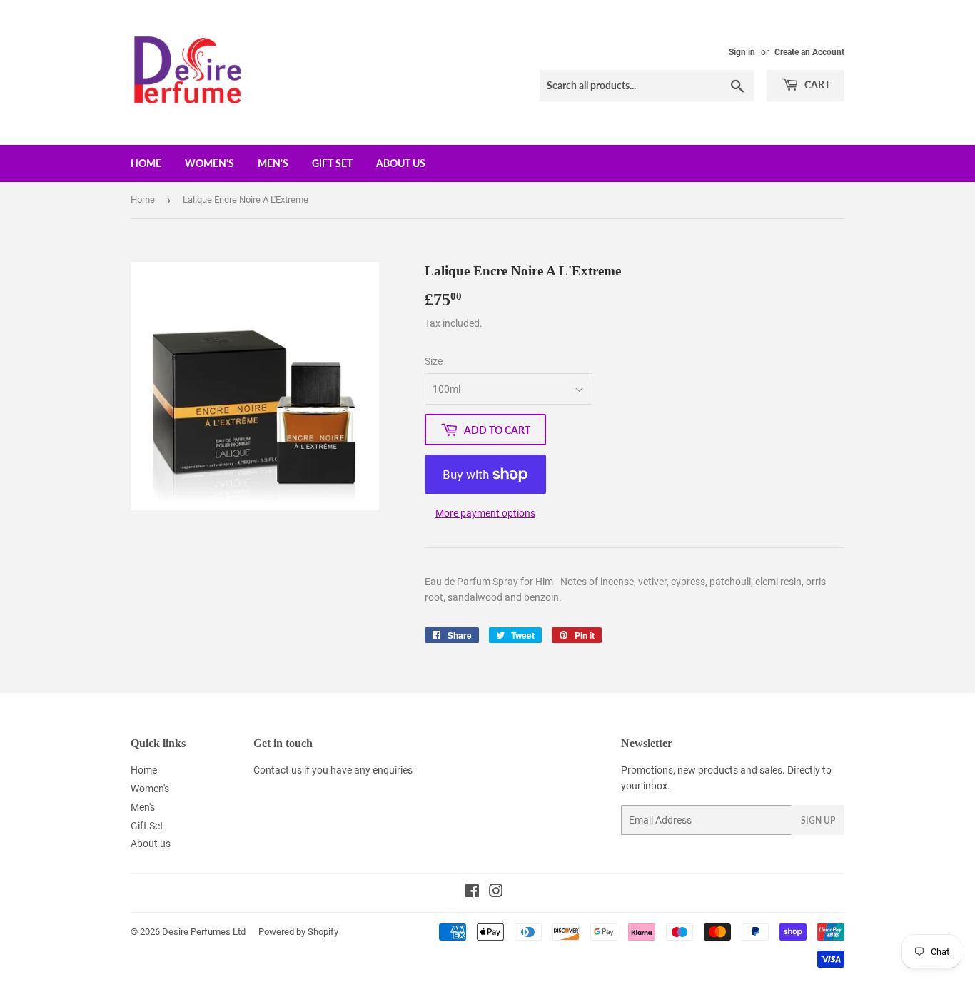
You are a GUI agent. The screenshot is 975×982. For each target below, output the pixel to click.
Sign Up (818, 820)
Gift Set (332, 163)
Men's (273, 163)
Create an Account (809, 52)
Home (146, 163)
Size (434, 361)
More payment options (485, 513)
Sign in (742, 52)
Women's (209, 163)
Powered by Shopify (298, 931)
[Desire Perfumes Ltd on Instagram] (496, 893)
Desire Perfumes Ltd (204, 931)
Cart (816, 85)
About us (400, 163)
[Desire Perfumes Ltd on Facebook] (472, 893)
